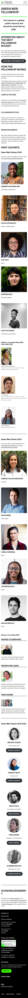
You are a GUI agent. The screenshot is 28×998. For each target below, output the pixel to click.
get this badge (6, 952)
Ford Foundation (14, 898)
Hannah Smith (14, 773)
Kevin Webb (6, 515)
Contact (18, 994)
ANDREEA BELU (7, 294)
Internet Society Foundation (18, 900)
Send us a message (6, 919)
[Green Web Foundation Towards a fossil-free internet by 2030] (6, 2)
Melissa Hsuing (14, 742)
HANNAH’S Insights (14, 780)
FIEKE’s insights (14, 842)
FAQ (2, 994)
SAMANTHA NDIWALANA (10, 186)
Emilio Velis (14, 806)
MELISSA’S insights (14, 750)
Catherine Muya (7, 586)
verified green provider (7, 950)
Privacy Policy (10, 994)
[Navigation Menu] (25, 2)
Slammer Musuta (14, 866)
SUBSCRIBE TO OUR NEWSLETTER (13, 61)
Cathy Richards (7, 330)
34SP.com (12, 957)
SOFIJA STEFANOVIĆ (8, 223)
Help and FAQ (5, 916)
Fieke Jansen (14, 835)
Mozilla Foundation (7, 904)
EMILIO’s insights (14, 813)
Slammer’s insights (14, 873)
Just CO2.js (10, 986)
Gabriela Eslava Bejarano (12, 478)
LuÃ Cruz (5, 260)
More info (6, 970)
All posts (3, 986)
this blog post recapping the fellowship (12, 158)
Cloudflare (4, 957)
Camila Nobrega (8, 552)
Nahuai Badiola (7, 623)
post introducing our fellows (8, 445)
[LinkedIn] (2, 979)
